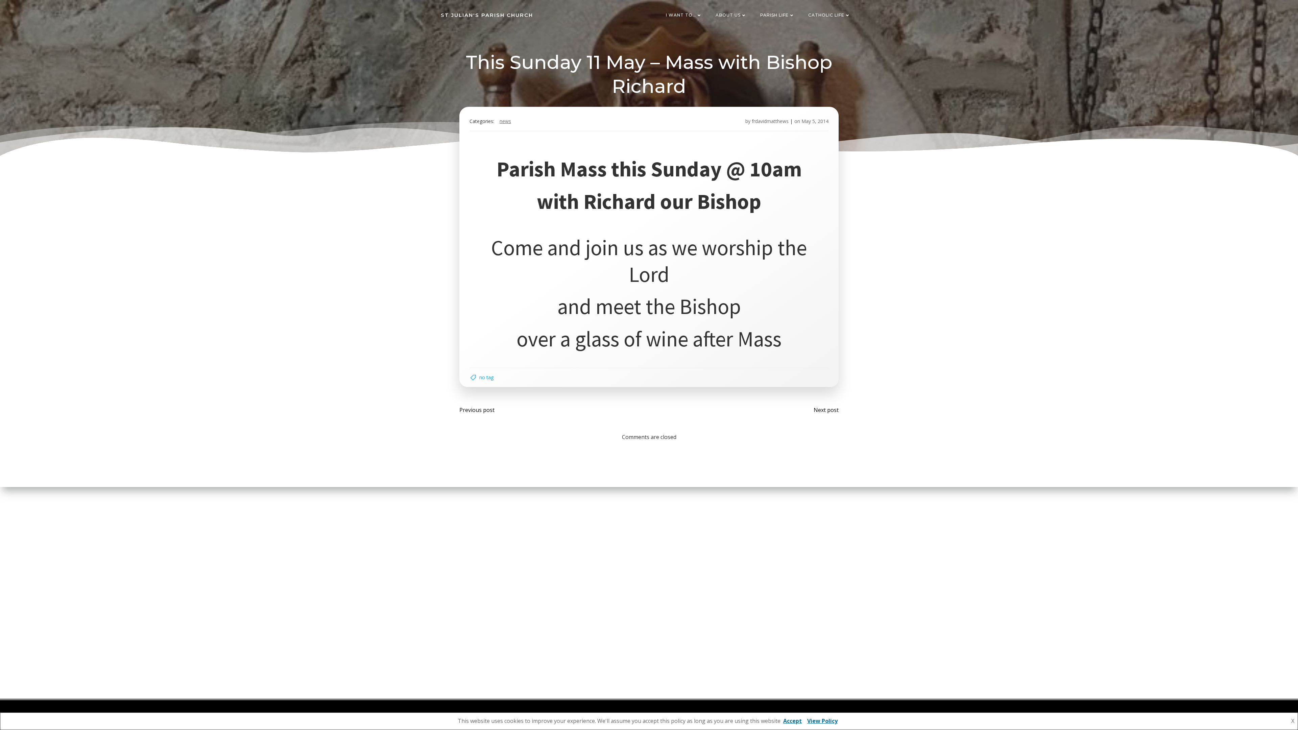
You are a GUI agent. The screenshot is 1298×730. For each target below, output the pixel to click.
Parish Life (774, 15)
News (505, 121)
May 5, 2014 (814, 121)
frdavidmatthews (770, 121)
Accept (792, 721)
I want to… (681, 15)
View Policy (822, 721)
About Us (728, 15)
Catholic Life (826, 15)
